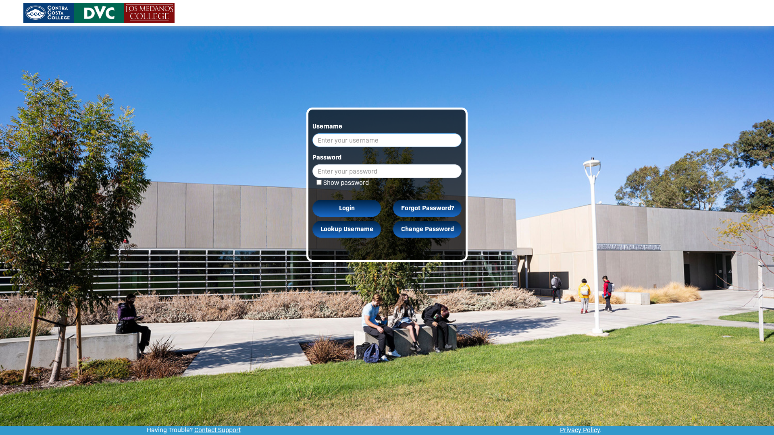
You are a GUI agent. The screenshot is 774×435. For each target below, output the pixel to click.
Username (327, 126)
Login (347, 208)
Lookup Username (346, 229)
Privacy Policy (580, 430)
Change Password (427, 229)
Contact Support (217, 430)
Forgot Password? (427, 208)
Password (326, 157)
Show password (346, 182)
